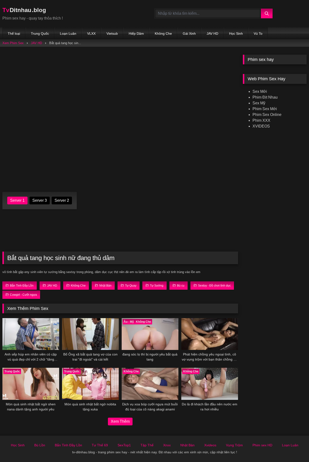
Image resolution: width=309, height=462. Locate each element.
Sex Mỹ (259, 103)
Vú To (258, 33)
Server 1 (17, 200)
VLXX (91, 33)
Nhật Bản (187, 445)
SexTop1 (124, 445)
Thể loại (14, 33)
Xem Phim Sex (13, 43)
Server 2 (62, 200)
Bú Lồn (39, 445)
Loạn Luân (68, 33)
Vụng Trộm (234, 445)
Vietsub (112, 33)
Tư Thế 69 (100, 445)
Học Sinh (236, 33)
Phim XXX (261, 120)
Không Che (163, 33)
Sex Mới (260, 91)
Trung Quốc (40, 33)
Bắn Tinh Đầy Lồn (68, 445)
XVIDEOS (261, 126)
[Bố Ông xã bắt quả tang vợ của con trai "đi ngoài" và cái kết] (90, 334)
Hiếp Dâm (136, 33)
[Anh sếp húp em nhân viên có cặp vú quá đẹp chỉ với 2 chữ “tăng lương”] (30, 334)
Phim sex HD (262, 445)
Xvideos (210, 445)
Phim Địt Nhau (265, 97)
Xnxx (167, 445)
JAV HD (212, 33)
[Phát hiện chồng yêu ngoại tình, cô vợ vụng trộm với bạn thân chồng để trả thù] (209, 334)
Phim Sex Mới (265, 109)
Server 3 (39, 200)
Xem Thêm (120, 421)
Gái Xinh (189, 33)
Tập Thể (147, 445)
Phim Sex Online (267, 115)
